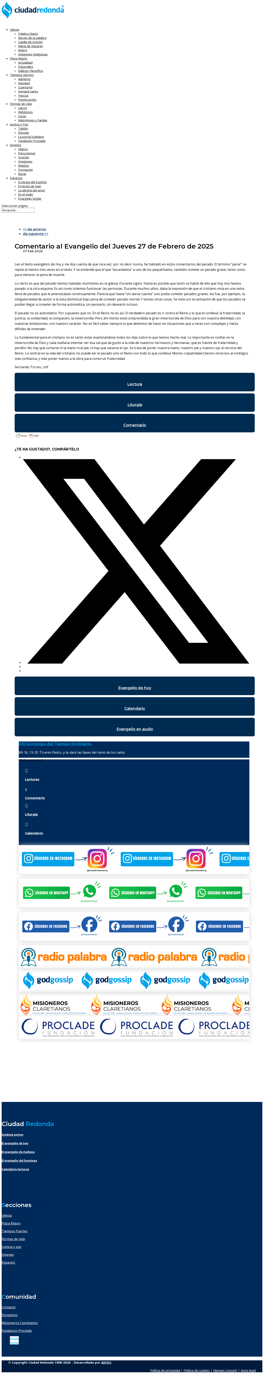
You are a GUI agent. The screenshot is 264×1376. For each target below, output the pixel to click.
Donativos (10, 1315)
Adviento (24, 79)
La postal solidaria (31, 137)
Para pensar (26, 153)
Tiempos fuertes (14, 1231)
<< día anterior (34, 229)
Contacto (9, 1307)
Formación (25, 170)
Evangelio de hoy (134, 688)
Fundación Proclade (32, 141)
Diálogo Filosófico (30, 71)
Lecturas (32, 779)
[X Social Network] (136, 662)
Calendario (134, 708)
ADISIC (106, 1362)
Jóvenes (8, 1254)
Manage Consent (225, 1370)
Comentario (134, 425)
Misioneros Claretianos (20, 1323)
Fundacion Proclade (17, 1330)
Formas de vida (13, 1239)
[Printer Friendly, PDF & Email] (27, 438)
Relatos (23, 165)
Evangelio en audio (135, 729)
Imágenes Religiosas (33, 54)
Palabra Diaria (28, 34)
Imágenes (25, 161)
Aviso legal (248, 1370)
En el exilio (25, 194)
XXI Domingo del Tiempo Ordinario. (55, 743)
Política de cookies (197, 1370)
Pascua (23, 95)
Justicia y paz (11, 1247)
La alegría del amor (31, 190)
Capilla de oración (30, 42)
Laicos (22, 108)
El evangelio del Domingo (19, 1161)
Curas (22, 116)
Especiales (25, 67)
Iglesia (7, 1215)
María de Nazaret (30, 46)
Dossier (23, 132)
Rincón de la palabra (32, 38)
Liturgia (134, 404)
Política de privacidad (165, 1370)
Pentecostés (27, 99)
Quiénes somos (12, 1135)
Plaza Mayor (11, 1223)
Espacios (16, 178)
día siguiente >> (35, 233)
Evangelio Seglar (29, 198)
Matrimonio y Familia (32, 120)
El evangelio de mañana (18, 1152)
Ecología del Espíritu (32, 182)
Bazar (22, 174)
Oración (23, 157)
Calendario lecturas (15, 1169)
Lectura (134, 384)
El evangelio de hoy (15, 1143)
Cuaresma (25, 87)
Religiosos (25, 112)
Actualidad (25, 62)
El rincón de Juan (29, 186)
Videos (23, 149)
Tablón (23, 128)
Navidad (24, 83)
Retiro (22, 50)
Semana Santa (28, 91)
